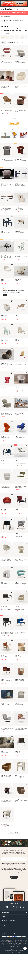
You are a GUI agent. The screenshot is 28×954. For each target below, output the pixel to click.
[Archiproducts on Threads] (17, 906)
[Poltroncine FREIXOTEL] (17, 37)
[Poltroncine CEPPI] (22, 37)
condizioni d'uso (16, 867)
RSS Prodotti (11, 952)
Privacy (7, 949)
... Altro (25, 30)
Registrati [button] (11, 20)
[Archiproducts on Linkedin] (23, 906)
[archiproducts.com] (7, 9)
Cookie (20, 949)
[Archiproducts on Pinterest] (10, 906)
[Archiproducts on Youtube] (20, 906)
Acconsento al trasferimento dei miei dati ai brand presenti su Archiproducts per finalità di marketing (13, 864)
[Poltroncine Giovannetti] (3, 37)
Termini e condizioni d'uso (10, 950)
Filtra (3, 42)
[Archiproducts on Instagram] (7, 906)
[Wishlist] (20, 9)
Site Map (18, 952)
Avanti (16, 832)
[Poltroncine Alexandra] (12, 37)
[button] (25, 20)
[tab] (14, 912)
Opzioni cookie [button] (14, 949)
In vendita (12, 42)
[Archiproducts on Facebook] (4, 906)
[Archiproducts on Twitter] (13, 906)
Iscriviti (15, 877)
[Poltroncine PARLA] (7, 37)
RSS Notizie (21, 950)
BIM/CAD (21, 42)
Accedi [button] (6, 20)
